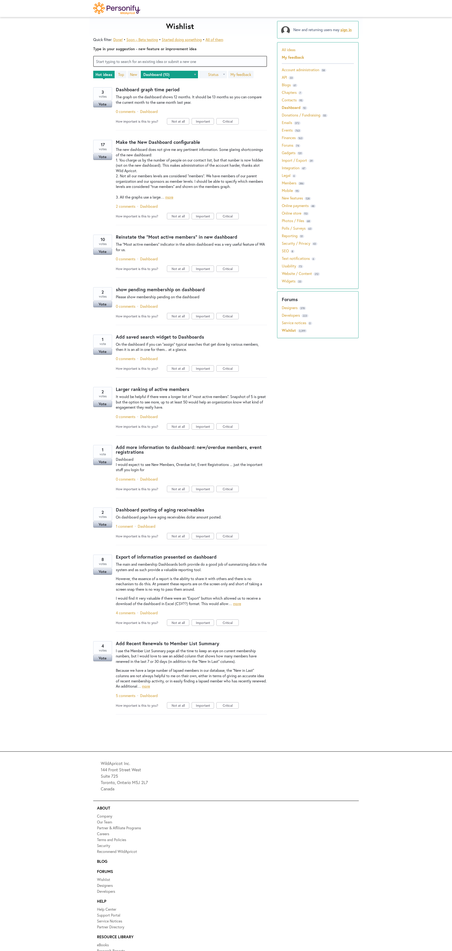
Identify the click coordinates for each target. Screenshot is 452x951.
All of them (214, 39)
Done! (118, 39)
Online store (291, 213)
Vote (103, 104)
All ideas (288, 49)
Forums (287, 145)
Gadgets (288, 152)
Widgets (288, 280)
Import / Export (294, 160)
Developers (291, 315)
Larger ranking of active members (152, 389)
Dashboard (149, 111)
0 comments (125, 111)
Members (289, 182)
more (169, 197)
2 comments (125, 206)
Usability (289, 265)
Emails (287, 122)
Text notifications (296, 258)
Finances (289, 137)
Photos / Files (293, 220)
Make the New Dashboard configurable (158, 142)
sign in (346, 29)
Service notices (294, 322)
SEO (285, 250)
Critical (231, 122)
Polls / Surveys (294, 228)
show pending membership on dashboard (160, 289)
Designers (290, 307)
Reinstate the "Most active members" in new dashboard (176, 237)
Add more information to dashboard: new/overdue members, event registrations (189, 449)
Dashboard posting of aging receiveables (160, 510)
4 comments (125, 612)
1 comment (124, 526)
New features (292, 197)
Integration (290, 167)
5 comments (125, 695)
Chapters (289, 92)
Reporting (290, 235)
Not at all (180, 122)
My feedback (240, 74)
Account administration (300, 69)
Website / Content (297, 273)
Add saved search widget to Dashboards (160, 337)
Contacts (289, 99)
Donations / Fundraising (301, 114)
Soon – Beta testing (142, 39)
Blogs (286, 84)
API (284, 77)
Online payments (295, 205)
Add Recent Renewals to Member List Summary (167, 643)
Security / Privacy (296, 243)
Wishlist (289, 330)
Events (287, 130)
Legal (286, 175)
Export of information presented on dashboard (166, 557)
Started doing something (182, 39)
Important (205, 122)
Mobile (287, 190)
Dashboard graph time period (148, 89)
